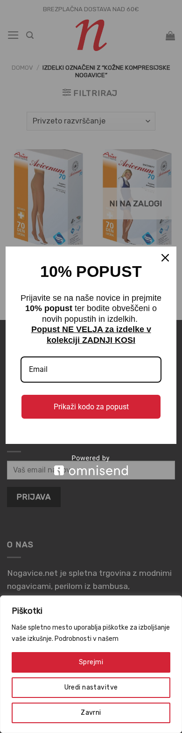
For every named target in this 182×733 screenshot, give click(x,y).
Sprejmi (91, 662)
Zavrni (91, 713)
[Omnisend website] (91, 465)
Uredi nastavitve (91, 687)
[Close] (165, 258)
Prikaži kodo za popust (91, 406)
